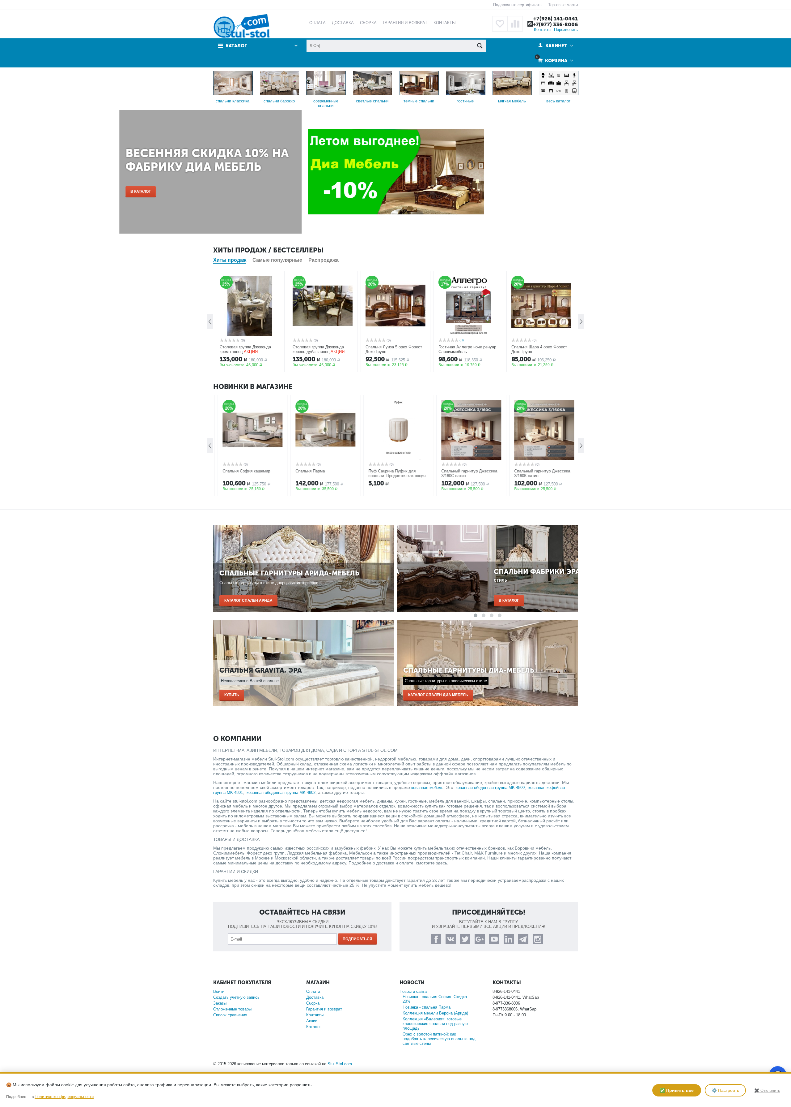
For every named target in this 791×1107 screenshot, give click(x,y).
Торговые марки (563, 4)
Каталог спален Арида (248, 600)
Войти (218, 991)
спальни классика (232, 101)
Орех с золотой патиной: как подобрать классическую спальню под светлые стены (439, 1039)
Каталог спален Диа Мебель (438, 695)
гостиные (465, 101)
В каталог (234, 191)
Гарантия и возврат (324, 1009)
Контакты (542, 29)
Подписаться (357, 939)
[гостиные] (465, 82)
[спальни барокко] (279, 82)
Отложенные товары (232, 1009)
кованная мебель (427, 787)
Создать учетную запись (236, 997)
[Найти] (480, 46)
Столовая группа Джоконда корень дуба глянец (318, 349)
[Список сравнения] (515, 24)
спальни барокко (279, 101)
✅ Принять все (677, 1090)
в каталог (418, 600)
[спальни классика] (233, 82)
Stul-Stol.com (340, 1064)
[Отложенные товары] (500, 24)
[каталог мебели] (558, 82)
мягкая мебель (512, 101)
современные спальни (325, 103)
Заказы (219, 1003)
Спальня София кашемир (243, 471)
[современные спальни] (326, 82)
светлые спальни (372, 101)
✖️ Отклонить (767, 1090)
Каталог (313, 1026)
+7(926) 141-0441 (555, 18)
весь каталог (558, 101)
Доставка (315, 997)
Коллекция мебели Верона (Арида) (435, 1013)
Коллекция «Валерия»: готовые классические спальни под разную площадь (435, 1024)
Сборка (312, 1003)
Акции (311, 1021)
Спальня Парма (307, 471)
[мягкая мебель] (512, 82)
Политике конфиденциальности (64, 1096)
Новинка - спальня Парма (426, 1007)
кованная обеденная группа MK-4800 (490, 787)
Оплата (313, 991)
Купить (231, 695)
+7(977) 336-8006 (555, 24)
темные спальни (419, 101)
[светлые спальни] (372, 82)
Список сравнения (230, 1015)
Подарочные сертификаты (517, 4)
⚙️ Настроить (725, 1090)
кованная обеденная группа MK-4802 (281, 792)
